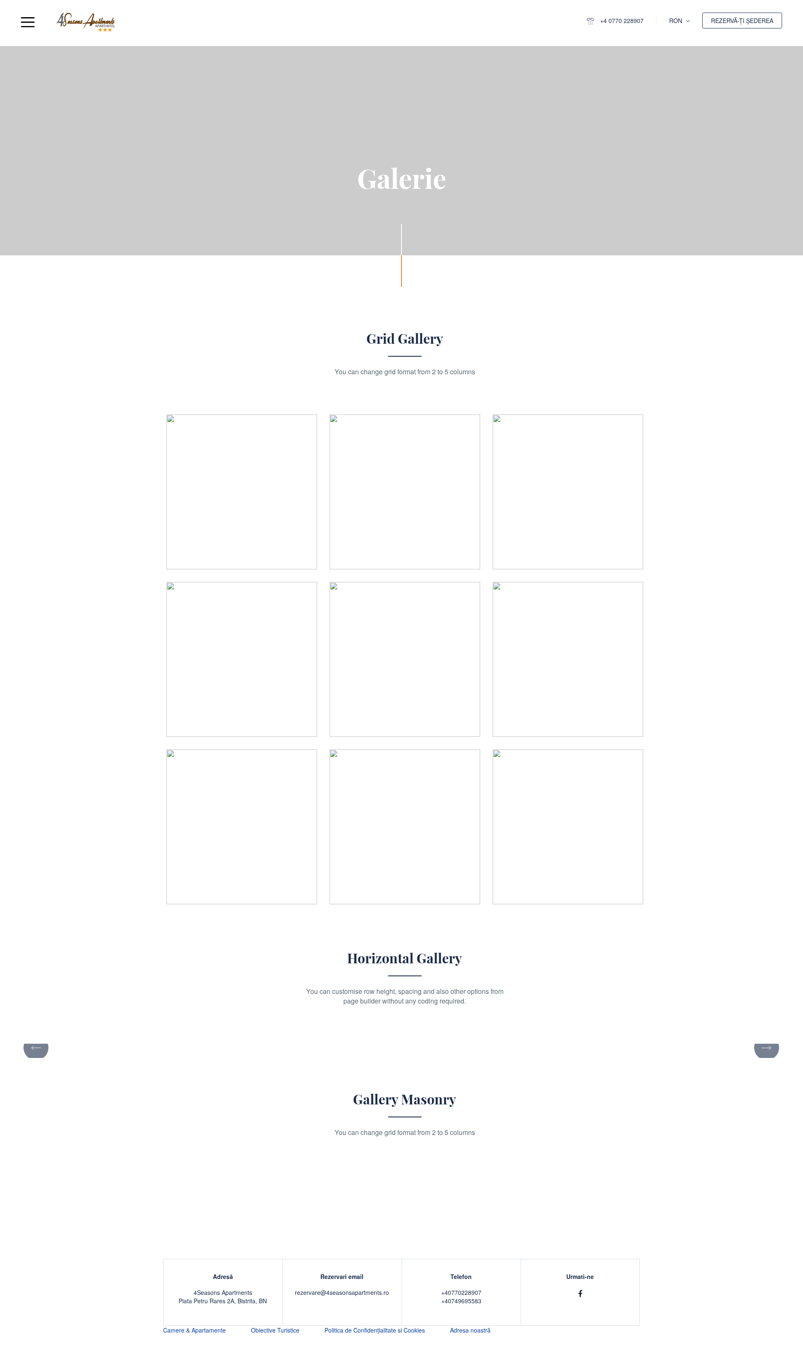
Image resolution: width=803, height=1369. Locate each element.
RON (676, 20)
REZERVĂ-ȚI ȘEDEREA (742, 20)
